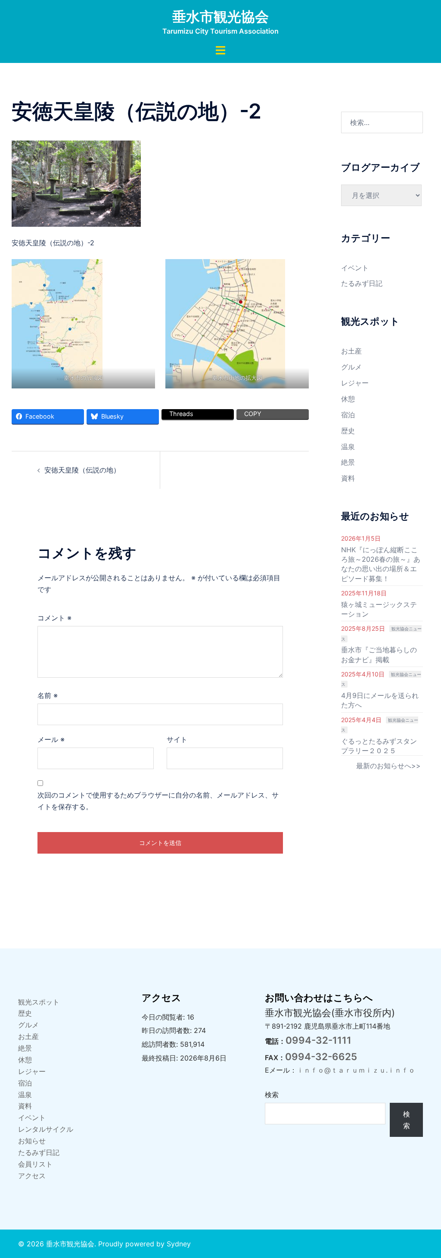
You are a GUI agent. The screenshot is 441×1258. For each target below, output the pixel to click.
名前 (47, 695)
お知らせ (32, 1140)
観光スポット (38, 1002)
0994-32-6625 (321, 1056)
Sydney (179, 1243)
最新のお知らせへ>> (388, 765)
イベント (355, 267)
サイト (177, 739)
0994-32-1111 (318, 1040)
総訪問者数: (161, 1044)
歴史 (348, 430)
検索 (272, 1094)
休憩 (348, 398)
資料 (348, 478)
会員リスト (35, 1164)
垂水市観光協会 (220, 16)
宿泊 (348, 414)
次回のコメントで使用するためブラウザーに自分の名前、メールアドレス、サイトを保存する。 (158, 801)
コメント (54, 617)
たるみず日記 (361, 283)
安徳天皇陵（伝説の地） (82, 470)
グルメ (351, 367)
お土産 (351, 351)
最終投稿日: (161, 1058)
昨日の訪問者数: (168, 1030)
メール (51, 739)
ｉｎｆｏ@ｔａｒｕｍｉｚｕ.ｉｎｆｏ (356, 1070)
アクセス (32, 1175)
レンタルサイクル (45, 1129)
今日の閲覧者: (164, 1017)
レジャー (355, 383)
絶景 (348, 462)
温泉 (348, 446)
